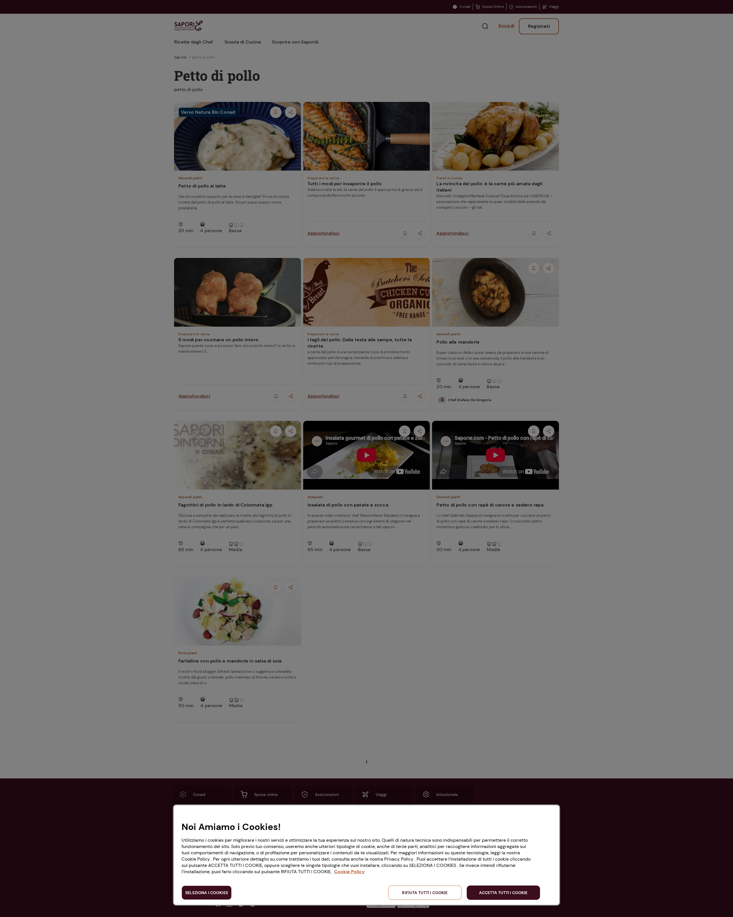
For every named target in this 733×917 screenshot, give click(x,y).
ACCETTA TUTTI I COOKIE (503, 892)
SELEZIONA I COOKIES (206, 892)
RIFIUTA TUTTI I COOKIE (425, 892)
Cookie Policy (349, 872)
